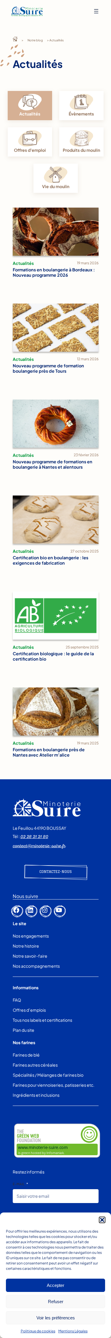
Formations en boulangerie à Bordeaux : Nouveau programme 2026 (54, 272)
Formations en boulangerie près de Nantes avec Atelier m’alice (49, 752)
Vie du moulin (55, 186)
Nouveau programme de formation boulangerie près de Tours (48, 368)
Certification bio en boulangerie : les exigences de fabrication (50, 560)
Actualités (23, 263)
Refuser (55, 1301)
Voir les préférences (55, 1317)
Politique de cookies (38, 1331)
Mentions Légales (73, 1331)
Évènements (81, 113)
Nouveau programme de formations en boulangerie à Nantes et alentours (52, 464)
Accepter (55, 1285)
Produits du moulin (81, 150)
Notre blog (35, 40)
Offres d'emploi (30, 150)
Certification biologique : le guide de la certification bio (53, 656)
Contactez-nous (55, 871)
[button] (102, 1220)
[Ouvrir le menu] (96, 11)
